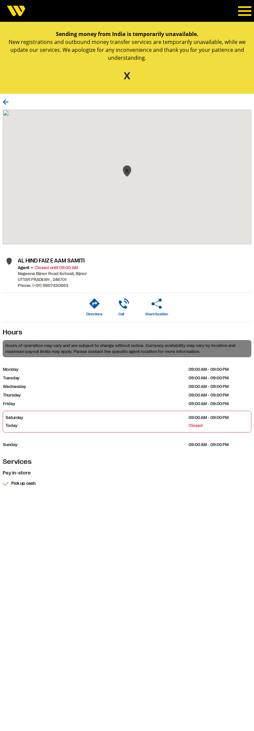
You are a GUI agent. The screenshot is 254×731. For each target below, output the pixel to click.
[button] (127, 171)
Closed (195, 425)
